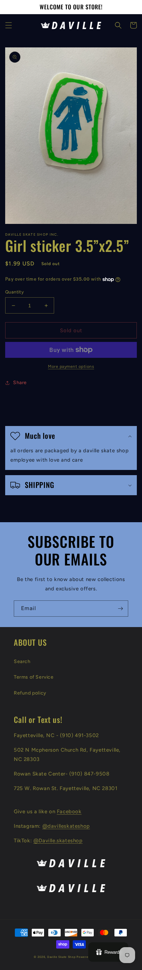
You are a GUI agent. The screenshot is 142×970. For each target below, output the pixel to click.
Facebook (69, 811)
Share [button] (20, 383)
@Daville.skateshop (58, 840)
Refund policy (30, 693)
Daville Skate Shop (61, 957)
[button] (8, 25)
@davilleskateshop (66, 826)
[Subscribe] (120, 608)
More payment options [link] (71, 366)
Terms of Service (34, 677)
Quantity (14, 291)
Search (22, 661)
